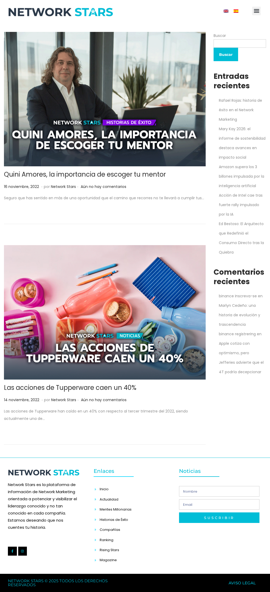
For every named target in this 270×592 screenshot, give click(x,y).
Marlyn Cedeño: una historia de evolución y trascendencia (239, 315)
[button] (256, 11)
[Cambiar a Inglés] (226, 11)
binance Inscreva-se (238, 296)
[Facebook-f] (12, 551)
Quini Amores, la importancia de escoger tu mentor (85, 174)
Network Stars (63, 186)
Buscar (220, 35)
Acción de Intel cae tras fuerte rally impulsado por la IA (241, 205)
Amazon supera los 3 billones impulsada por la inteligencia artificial (241, 176)
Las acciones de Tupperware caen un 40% (70, 387)
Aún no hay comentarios (103, 186)
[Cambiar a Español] (236, 11)
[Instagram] (22, 551)
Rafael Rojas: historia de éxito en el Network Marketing (240, 110)
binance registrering (237, 334)
